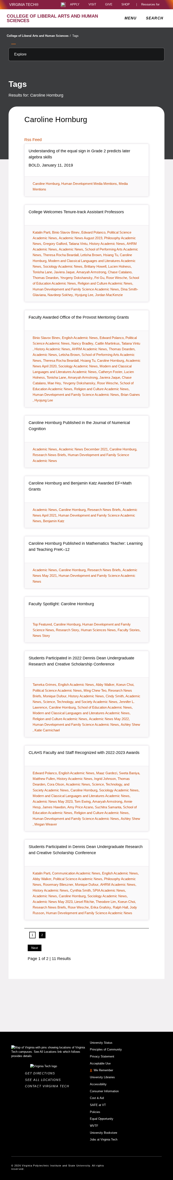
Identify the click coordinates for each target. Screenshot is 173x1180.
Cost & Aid (97, 1098)
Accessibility (98, 1084)
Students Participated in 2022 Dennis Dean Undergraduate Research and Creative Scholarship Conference (81, 661)
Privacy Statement (102, 1056)
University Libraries (102, 1077)
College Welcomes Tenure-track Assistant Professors (76, 212)
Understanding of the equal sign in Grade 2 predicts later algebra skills (79, 154)
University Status (101, 1042)
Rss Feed (33, 139)
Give (108, 4)
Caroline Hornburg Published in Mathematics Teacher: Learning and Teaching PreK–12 (86, 546)
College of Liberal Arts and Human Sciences (39, 35)
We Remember (103, 1070)
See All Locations (44, 1080)
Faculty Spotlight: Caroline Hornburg (61, 604)
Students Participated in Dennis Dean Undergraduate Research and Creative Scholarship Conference (86, 849)
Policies (95, 1112)
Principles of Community (106, 1049)
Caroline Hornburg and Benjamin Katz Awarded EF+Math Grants (80, 486)
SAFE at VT (98, 1105)
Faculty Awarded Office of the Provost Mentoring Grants (79, 317)
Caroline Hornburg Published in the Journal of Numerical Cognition (79, 425)
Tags (75, 35)
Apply (75, 4)
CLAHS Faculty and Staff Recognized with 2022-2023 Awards (84, 752)
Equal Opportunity (101, 1118)
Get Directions (41, 1073)
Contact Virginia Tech (48, 1086)
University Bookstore (103, 1132)
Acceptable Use (100, 1063)
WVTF (94, 1125)
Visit (92, 4)
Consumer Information (104, 1091)
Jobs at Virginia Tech (103, 1139)
